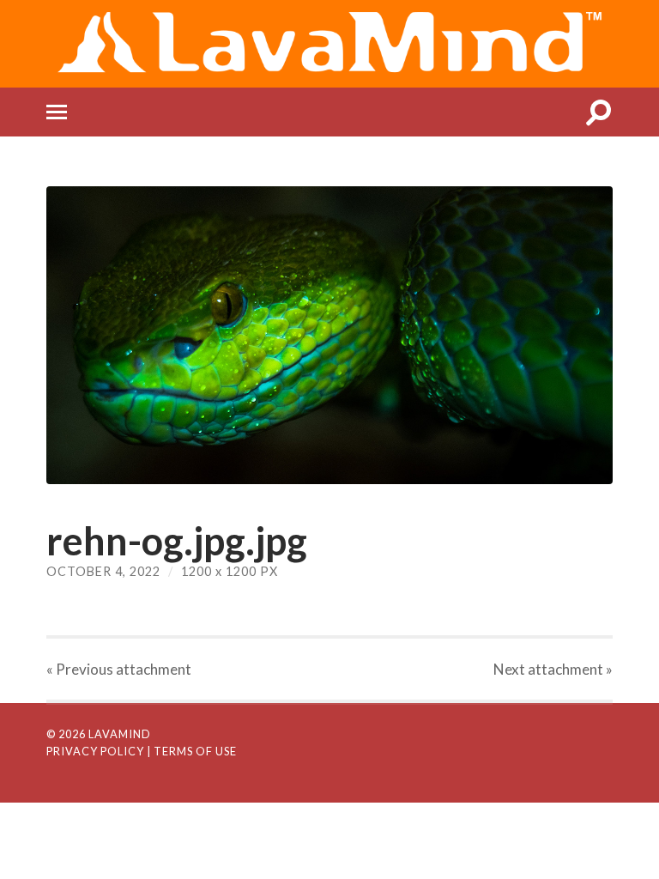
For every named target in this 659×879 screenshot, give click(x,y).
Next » (553, 669)
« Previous (118, 669)
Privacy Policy (95, 751)
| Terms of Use (192, 751)
